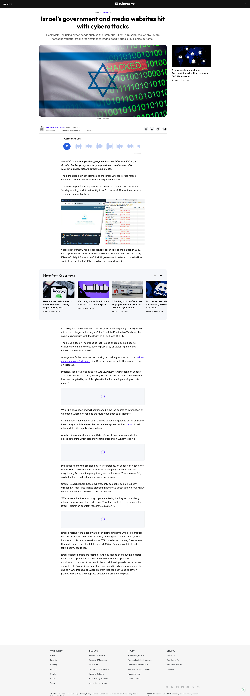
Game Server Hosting (98, 683)
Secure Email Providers (99, 669)
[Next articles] (160, 275)
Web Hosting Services (98, 678)
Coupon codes (134, 678)
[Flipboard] (193, 687)
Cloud (52, 678)
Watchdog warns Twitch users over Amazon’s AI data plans (93, 303)
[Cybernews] (125, 4)
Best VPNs (93, 665)
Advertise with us (174, 665)
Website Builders (96, 674)
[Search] (245, 3)
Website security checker (139, 669)
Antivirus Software (97, 655)
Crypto (53, 674)
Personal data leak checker (140, 660)
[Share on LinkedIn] (164, 129)
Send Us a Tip (173, 660)
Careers (170, 669)
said (130, 424)
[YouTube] (177, 687)
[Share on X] (152, 129)
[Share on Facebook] (158, 129)
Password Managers (98, 660)
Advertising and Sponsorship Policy (124, 694)
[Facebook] (172, 687)
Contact (62, 694)
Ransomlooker (134, 674)
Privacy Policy (85, 694)
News (45, 311)
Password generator (137, 655)
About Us (171, 655)
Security (53, 665)
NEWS (106, 12)
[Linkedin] (182, 687)
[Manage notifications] (243, 690)
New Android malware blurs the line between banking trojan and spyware (57, 304)
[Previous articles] (154, 275)
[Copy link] (146, 129)
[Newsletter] (198, 687)
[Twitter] (166, 687)
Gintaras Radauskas (55, 127)
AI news (175, 80)
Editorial (53, 660)
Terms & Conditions (100, 694)
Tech (52, 683)
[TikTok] (187, 687)
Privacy (53, 669)
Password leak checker (138, 665)
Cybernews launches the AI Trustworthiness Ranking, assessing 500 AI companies (190, 73)
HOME (98, 12)
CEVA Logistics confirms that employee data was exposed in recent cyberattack (127, 304)
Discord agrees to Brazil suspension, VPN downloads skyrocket (161, 304)
